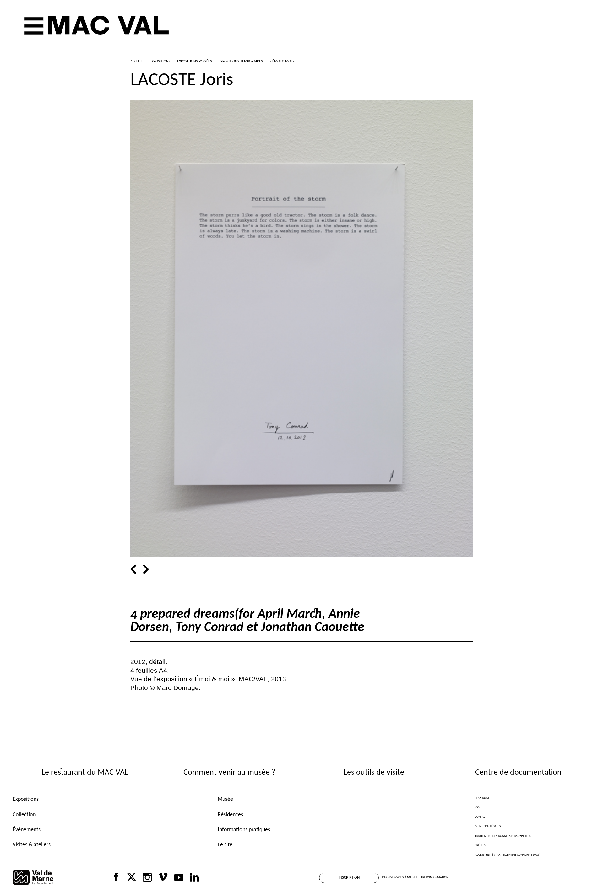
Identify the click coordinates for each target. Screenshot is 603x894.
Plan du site (483, 798)
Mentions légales (488, 826)
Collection (24, 815)
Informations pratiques (244, 830)
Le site (225, 845)
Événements (27, 830)
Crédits (480, 845)
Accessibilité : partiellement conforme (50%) (507, 855)
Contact (481, 817)
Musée (225, 799)
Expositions (26, 799)
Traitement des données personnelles (503, 836)
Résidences (230, 815)
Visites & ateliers (32, 845)
